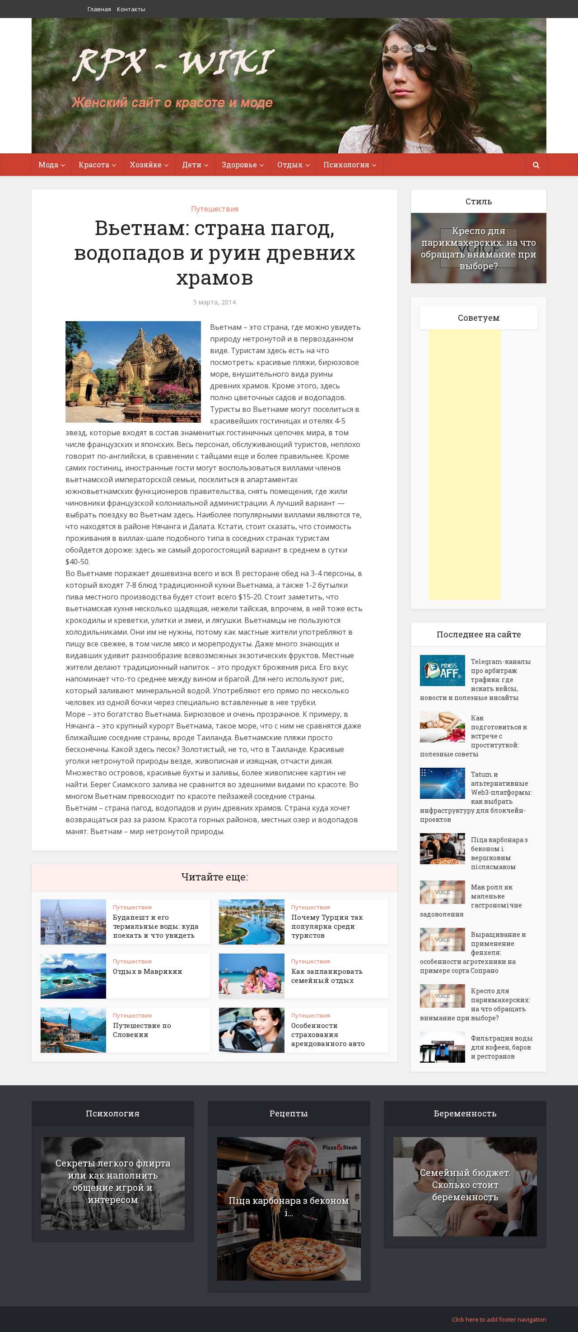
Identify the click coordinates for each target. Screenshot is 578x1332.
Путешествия (214, 209)
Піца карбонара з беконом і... (288, 1206)
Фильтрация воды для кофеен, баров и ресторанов (502, 1047)
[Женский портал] (173, 80)
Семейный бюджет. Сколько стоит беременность (465, 1184)
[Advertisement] (465, 464)
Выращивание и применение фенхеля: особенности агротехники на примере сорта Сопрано (473, 952)
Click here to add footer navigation (499, 1319)
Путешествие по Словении (142, 1030)
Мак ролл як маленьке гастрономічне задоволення (471, 900)
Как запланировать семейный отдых (327, 976)
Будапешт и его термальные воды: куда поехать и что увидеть (156, 926)
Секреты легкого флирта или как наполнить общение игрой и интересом (113, 1181)
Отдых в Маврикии (147, 971)
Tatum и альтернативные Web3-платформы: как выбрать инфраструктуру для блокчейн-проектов (476, 797)
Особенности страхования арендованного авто (328, 1034)
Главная (99, 9)
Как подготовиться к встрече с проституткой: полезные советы (473, 736)
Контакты (131, 9)
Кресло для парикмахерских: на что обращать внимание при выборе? (478, 248)
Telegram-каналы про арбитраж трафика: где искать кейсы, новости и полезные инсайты (475, 679)
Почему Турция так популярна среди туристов (327, 926)
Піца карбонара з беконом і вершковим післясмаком (499, 853)
